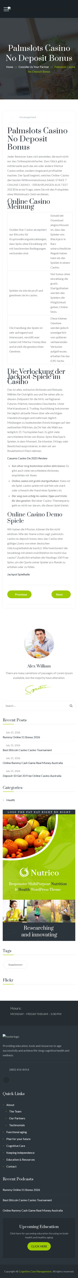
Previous (21, 594)
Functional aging (16, 1132)
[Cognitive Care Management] (39, 9)
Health (10, 800)
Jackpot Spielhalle (18, 574)
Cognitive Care (15, 1145)
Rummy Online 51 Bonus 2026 (21, 737)
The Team (15, 1111)
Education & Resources (20, 1159)
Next (59, 594)
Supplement (15, 964)
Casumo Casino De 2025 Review (27, 458)
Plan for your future (18, 1139)
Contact (11, 1166)
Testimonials (17, 1125)
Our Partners (17, 1118)
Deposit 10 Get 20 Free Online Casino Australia (32, 775)
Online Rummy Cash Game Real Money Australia (33, 763)
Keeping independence (20, 1152)
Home (9, 66)
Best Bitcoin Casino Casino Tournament (27, 750)
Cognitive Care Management (35, 1271)
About (10, 1104)
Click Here (39, 1246)
